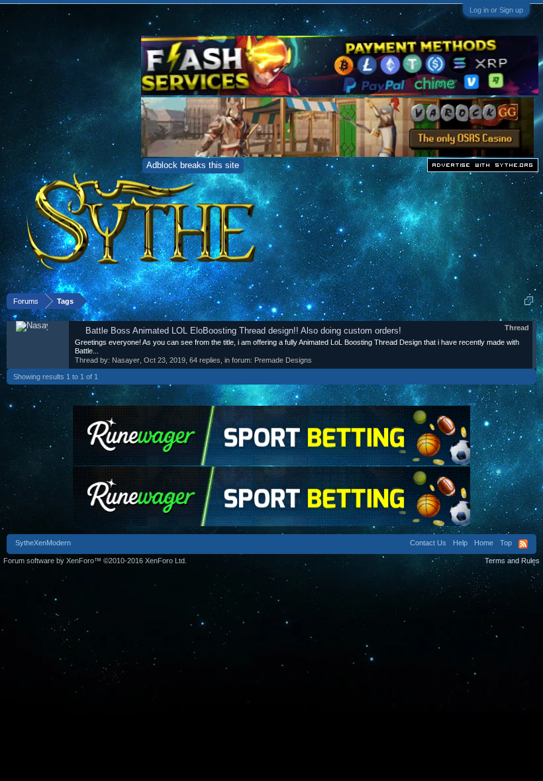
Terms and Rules (512, 561)
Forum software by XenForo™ (95, 561)
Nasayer (126, 360)
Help (460, 543)
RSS (523, 544)
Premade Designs (283, 360)
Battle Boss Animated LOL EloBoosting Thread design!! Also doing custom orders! (243, 331)
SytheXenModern (43, 543)
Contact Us (428, 543)
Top (506, 543)
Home (483, 543)
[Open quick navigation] (528, 301)
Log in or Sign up (496, 10)
